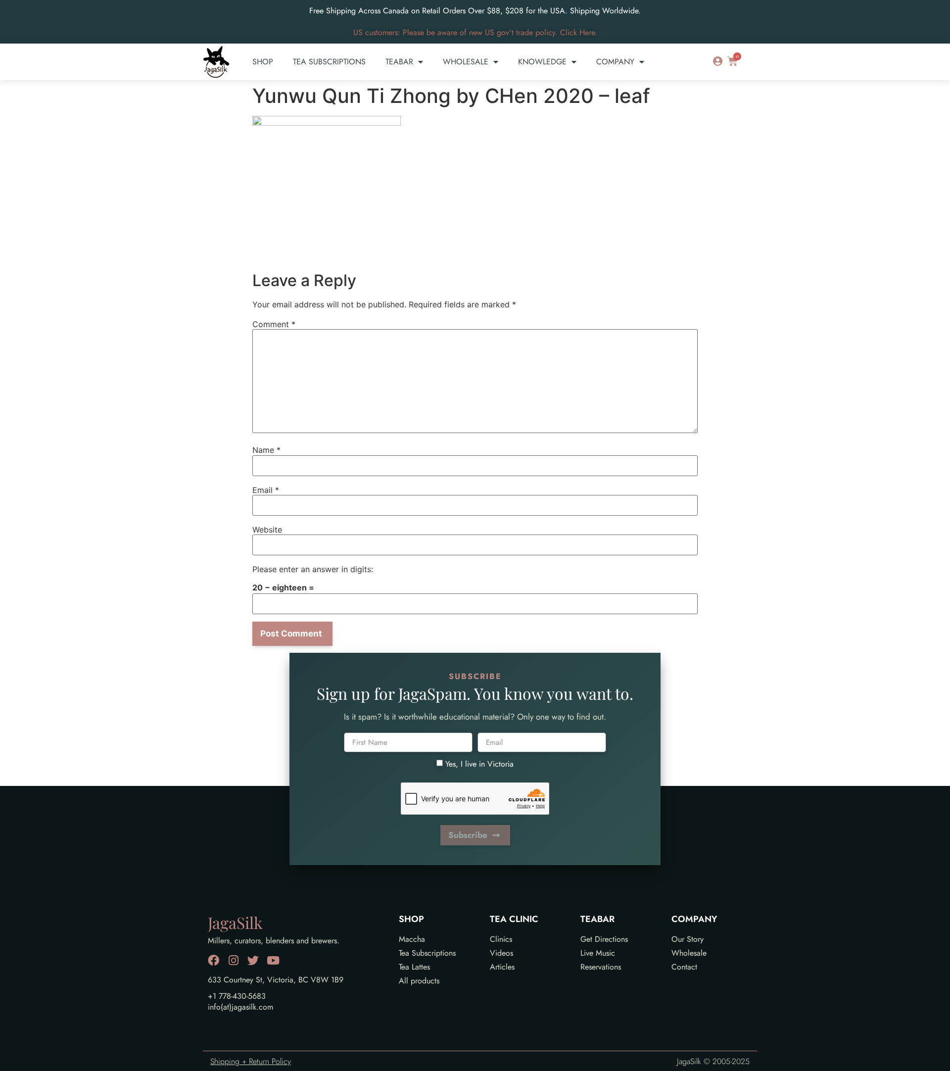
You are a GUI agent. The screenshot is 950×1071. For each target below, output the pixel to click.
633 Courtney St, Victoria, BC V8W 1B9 (275, 979)
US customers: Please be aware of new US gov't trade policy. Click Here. (475, 32)
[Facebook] (213, 960)
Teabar (399, 61)
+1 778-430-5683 (237, 996)
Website (267, 530)
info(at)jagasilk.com (240, 1007)
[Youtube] (273, 960)
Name (266, 450)
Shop (262, 61)
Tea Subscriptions (329, 61)
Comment (273, 324)
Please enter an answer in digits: (312, 569)
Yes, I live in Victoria (479, 764)
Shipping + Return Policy (250, 1061)
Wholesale (465, 61)
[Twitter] (253, 960)
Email (265, 490)
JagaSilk (235, 922)
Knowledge (542, 61)
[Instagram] (233, 960)
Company (615, 61)
